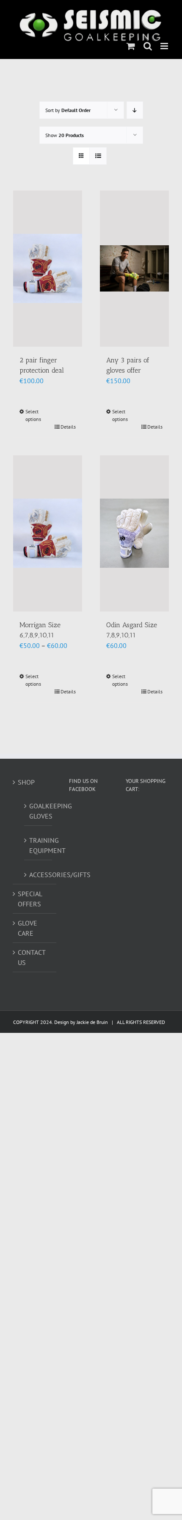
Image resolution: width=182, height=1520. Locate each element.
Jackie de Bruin (92, 1022)
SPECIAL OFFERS (30, 898)
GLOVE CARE (27, 928)
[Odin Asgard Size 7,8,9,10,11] (134, 533)
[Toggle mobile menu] (164, 46)
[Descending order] (135, 110)
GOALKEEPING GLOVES (38, 811)
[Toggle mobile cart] (131, 46)
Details (68, 426)
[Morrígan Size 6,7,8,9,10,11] (47, 533)
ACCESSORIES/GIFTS (38, 874)
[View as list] (98, 156)
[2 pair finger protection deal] (47, 269)
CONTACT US (31, 957)
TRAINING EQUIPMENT (38, 845)
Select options (33, 415)
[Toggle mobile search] (147, 46)
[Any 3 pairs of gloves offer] (134, 269)
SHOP (26, 782)
